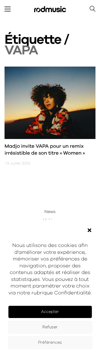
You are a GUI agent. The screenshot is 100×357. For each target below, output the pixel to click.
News (50, 212)
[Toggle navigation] (8, 9)
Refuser (50, 327)
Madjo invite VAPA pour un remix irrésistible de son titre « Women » (45, 150)
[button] (89, 230)
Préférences (50, 343)
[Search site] (92, 10)
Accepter (50, 312)
